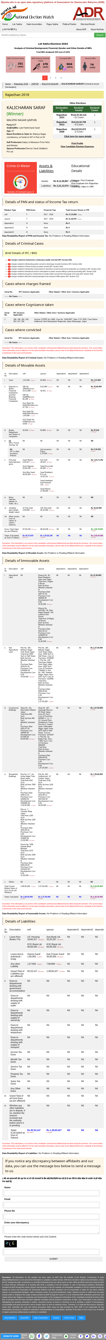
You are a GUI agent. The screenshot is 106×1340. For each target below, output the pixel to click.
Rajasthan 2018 (21, 84)
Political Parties (69, 24)
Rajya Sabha (52, 24)
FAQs (81, 1318)
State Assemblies (34, 24)
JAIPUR (35, 84)
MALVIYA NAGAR (50, 84)
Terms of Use (69, 1318)
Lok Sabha (17, 24)
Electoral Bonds (88, 24)
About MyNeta (97, 29)
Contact (56, 1318)
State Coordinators (41, 1318)
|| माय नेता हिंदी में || (9, 29)
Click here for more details (78, 136)
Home (5, 24)
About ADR (81, 29)
